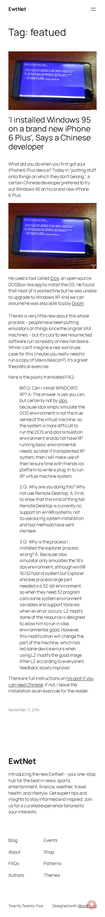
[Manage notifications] (91, 904)
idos (63, 400)
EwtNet (17, 9)
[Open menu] (93, 9)
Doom (78, 303)
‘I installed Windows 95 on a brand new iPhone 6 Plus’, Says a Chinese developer (49, 133)
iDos (54, 278)
